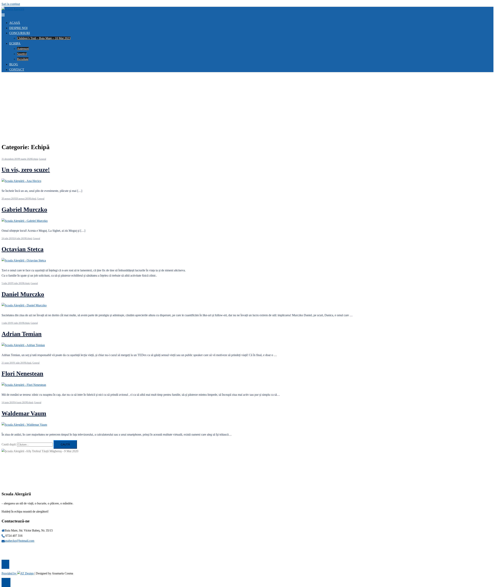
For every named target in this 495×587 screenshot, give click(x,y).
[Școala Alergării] (13, 9)
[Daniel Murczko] (24, 305)
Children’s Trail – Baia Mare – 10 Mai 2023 (44, 38)
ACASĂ (14, 22)
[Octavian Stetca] (24, 260)
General (42, 159)
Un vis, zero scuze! (26, 169)
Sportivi (22, 54)
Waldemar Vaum (24, 413)
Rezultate (22, 59)
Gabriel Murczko (24, 209)
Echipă (35, 159)
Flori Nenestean (22, 373)
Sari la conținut (11, 4)
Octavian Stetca (23, 249)
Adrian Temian (22, 333)
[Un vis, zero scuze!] (21, 181)
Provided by (9, 573)
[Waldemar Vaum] (24, 424)
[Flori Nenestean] (24, 384)
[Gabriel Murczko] (25, 220)
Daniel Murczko (23, 294)
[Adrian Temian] (23, 345)
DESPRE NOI (18, 28)
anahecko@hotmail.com (19, 540)
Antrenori (23, 48)
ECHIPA (14, 43)
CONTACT (16, 69)
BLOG (13, 64)
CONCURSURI (19, 33)
